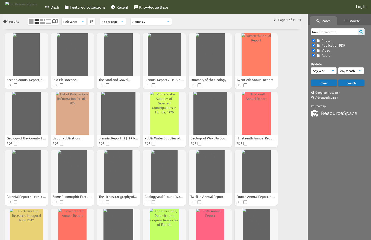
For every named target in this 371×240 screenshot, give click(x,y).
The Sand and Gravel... (115, 80)
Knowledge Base (153, 7)
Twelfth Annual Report (207, 196)
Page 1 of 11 (287, 20)
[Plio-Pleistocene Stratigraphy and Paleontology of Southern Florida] (72, 54)
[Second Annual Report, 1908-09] (26, 54)
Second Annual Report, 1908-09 (30, 80)
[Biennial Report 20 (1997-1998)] (164, 54)
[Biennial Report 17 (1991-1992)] (118, 113)
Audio (325, 55)
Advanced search (326, 97)
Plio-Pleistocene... (66, 80)
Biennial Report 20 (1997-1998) (166, 80)
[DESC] (91, 21)
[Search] (361, 31)
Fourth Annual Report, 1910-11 (259, 196)
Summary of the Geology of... (211, 80)
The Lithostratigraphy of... (118, 196)
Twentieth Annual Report (255, 80)
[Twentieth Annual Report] (256, 54)
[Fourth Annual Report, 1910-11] (256, 171)
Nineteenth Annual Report (256, 138)
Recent (122, 7)
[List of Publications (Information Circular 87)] (72, 113)
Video (325, 50)
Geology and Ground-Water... (165, 196)
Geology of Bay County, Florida (29, 138)
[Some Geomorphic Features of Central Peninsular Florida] (72, 171)
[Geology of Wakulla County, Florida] (210, 113)
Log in (361, 6)
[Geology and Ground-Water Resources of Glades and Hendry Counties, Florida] (164, 171)
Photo (325, 40)
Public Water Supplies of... (163, 138)
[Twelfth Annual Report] (210, 171)
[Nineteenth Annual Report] (256, 113)
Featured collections (87, 7)
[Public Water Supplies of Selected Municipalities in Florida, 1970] (164, 113)
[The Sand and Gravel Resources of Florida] (118, 54)
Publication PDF (332, 45)
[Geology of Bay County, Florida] (26, 113)
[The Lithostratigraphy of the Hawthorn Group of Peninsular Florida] (118, 171)
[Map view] (55, 22)
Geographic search (327, 92)
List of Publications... (68, 138)
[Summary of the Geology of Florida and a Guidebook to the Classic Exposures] (210, 54)
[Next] (299, 20)
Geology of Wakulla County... (211, 138)
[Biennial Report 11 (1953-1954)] (26, 171)
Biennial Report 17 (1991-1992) (121, 138)
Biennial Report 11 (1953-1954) (29, 196)
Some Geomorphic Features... (74, 196)
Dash (54, 7)
